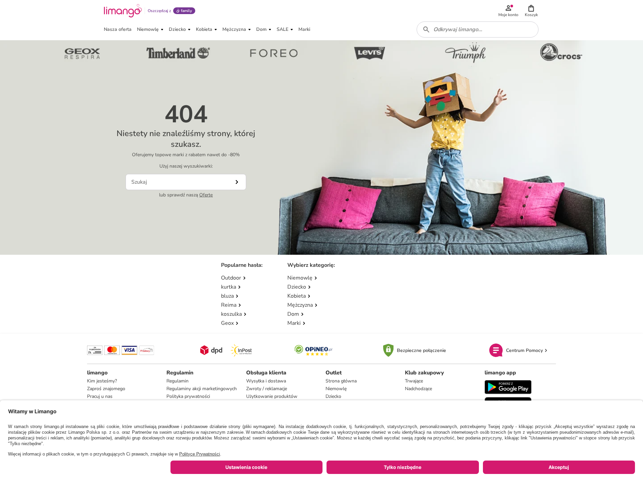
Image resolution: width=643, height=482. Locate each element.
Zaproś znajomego (106, 388)
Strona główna (341, 381)
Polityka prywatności (188, 396)
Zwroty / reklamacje (266, 388)
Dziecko (333, 396)
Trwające (414, 381)
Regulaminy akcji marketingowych (201, 388)
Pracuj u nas (100, 396)
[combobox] (477, 29)
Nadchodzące (418, 388)
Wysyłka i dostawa (266, 381)
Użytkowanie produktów (271, 396)
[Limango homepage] (123, 11)
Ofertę (206, 195)
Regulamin (177, 381)
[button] (531, 11)
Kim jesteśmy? (102, 381)
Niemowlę (336, 388)
